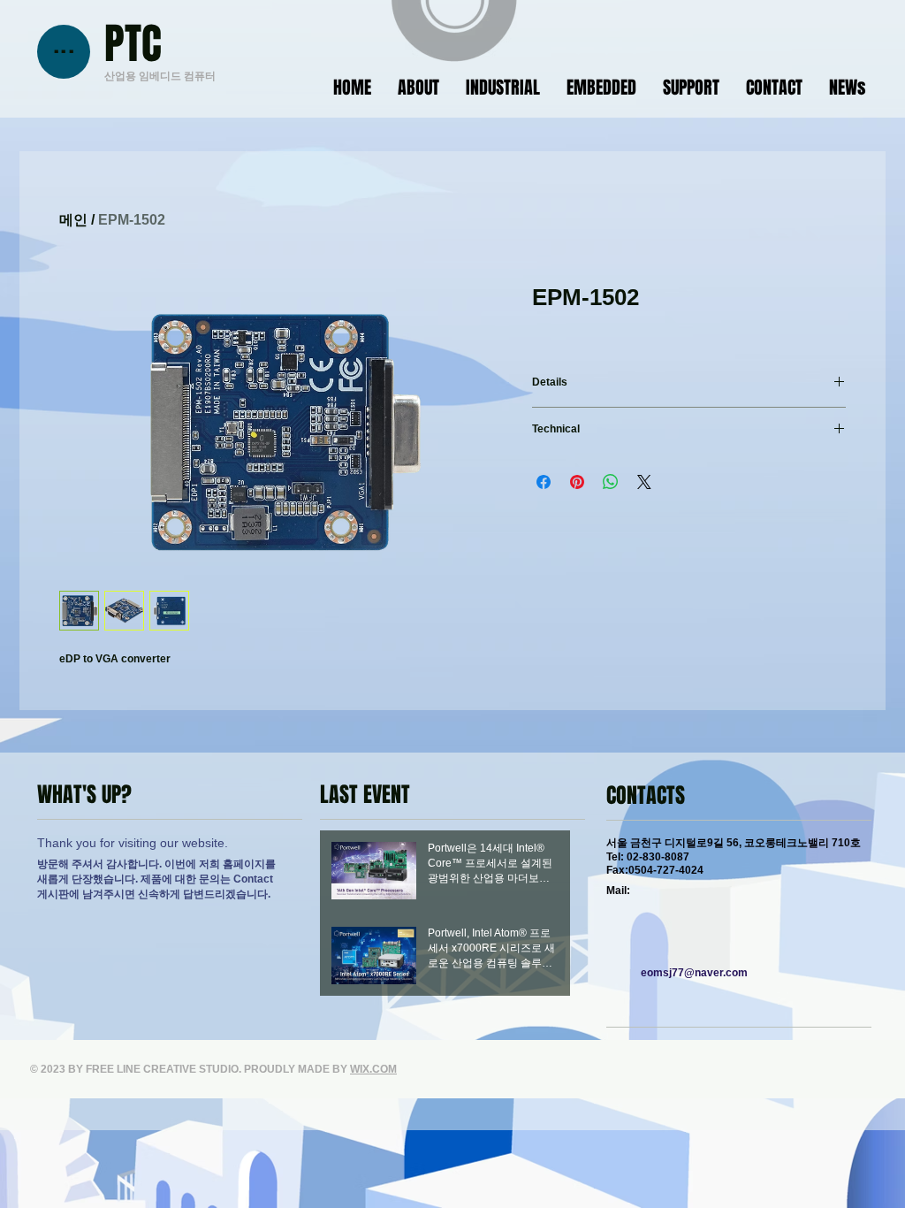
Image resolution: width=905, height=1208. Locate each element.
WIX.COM (373, 1069)
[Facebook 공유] (543, 482)
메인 (73, 219)
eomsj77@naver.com (694, 973)
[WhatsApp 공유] (610, 482)
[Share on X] (644, 482)
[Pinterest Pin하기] (577, 482)
